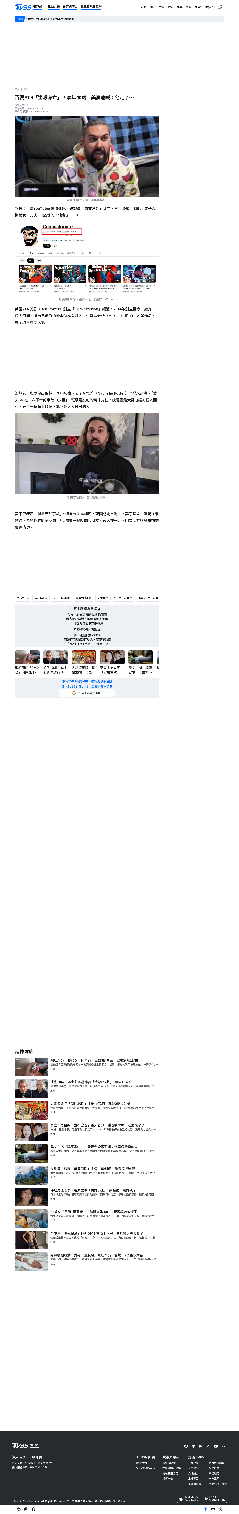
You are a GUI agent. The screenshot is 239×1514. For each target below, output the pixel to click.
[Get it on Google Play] (215, 1499)
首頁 (144, 7)
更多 (208, 7)
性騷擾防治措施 (171, 1468)
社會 (198, 7)
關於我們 (141, 1463)
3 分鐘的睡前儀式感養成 (87, 623)
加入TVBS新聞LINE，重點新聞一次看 (87, 686)
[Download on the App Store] (189, 1499)
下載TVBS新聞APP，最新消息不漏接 (87, 681)
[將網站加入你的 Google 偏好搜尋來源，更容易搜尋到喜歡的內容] (87, 693)
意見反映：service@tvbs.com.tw (32, 1463)
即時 (153, 7)
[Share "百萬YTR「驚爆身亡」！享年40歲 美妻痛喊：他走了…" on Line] (19, 1509)
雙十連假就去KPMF (87, 635)
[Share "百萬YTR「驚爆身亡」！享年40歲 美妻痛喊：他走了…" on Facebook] (33, 1509)
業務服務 (214, 1473)
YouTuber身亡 (123, 598)
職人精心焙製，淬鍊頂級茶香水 (87, 619)
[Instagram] (208, 1446)
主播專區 (193, 1478)
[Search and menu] (220, 7)
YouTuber (41, 598)
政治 (171, 7)
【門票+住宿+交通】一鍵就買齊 (87, 644)
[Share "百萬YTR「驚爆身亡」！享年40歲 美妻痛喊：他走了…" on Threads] (26, 1509)
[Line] (193, 1446)
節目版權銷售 (216, 1463)
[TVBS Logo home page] (29, 7)
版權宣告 (167, 1478)
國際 (189, 7)
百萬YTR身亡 (83, 598)
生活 (162, 7)
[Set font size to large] (220, 1509)
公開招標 (214, 1468)
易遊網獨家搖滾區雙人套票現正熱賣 (87, 639)
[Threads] (201, 1446)
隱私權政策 (169, 1463)
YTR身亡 (103, 598)
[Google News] (223, 1446)
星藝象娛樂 (194, 1483)
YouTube (23, 598)
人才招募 (193, 1473)
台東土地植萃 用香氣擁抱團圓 (87, 614)
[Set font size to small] (205, 1509)
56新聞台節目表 (145, 1468)
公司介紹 (193, 1463)
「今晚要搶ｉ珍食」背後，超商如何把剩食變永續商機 (57, 19)
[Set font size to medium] (213, 1509)
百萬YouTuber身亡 (149, 598)
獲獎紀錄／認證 (218, 1483)
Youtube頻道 (62, 598)
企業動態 (193, 1468)
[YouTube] (216, 1446)
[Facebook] (186, 1446)
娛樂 (180, 7)
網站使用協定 (170, 1473)
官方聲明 (214, 1478)
